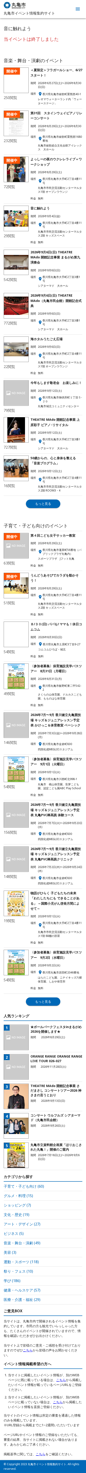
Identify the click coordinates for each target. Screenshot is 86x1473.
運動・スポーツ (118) (21, 1261)
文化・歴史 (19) (16, 1214)
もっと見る (43, 503)
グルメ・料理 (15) (18, 1195)
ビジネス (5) (14, 1233)
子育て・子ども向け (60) (24, 1186)
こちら (28, 1350)
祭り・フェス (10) (18, 1271)
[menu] (77, 9)
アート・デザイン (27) (22, 1224)
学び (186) (12, 1280)
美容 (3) (10, 1252)
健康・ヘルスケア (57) (22, 1290)
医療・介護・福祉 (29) (22, 1299)
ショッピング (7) (17, 1205)
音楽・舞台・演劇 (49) (22, 1242)
